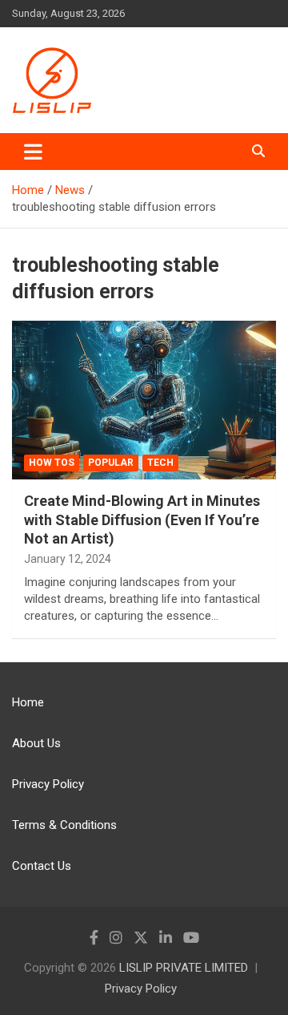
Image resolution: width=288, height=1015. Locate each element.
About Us (36, 743)
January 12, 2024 (67, 558)
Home (28, 702)
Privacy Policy (48, 784)
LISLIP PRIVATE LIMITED (183, 967)
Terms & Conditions (64, 825)
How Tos (51, 462)
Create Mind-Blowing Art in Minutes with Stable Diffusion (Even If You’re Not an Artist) (142, 519)
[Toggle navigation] (33, 151)
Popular (111, 462)
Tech (160, 462)
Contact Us (41, 866)
